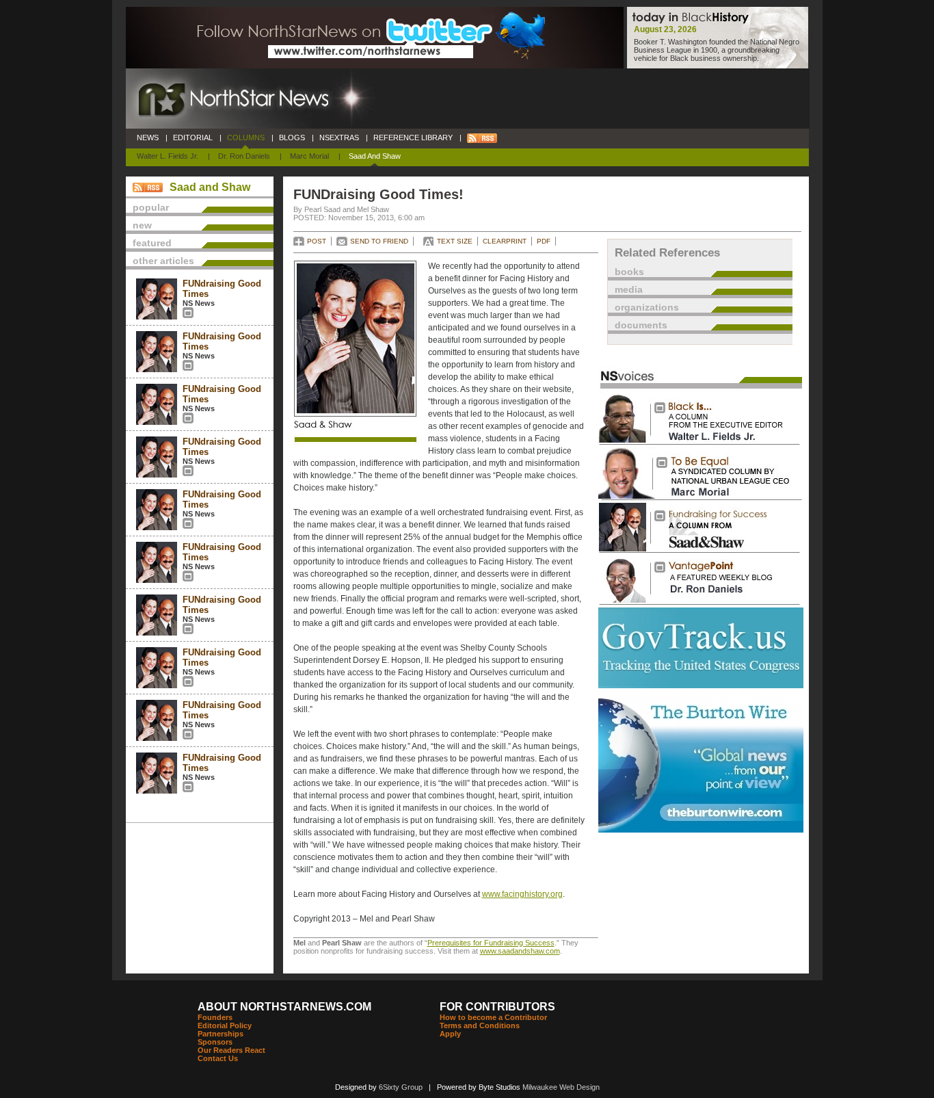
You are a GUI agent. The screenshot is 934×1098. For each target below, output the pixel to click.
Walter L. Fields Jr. (167, 156)
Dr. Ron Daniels (244, 156)
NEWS (148, 137)
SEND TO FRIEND (379, 241)
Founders (215, 1017)
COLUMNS (246, 137)
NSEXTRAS (339, 137)
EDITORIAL (193, 137)
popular (151, 207)
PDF (543, 241)
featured (152, 242)
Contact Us (218, 1058)
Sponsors (215, 1042)
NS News (199, 303)
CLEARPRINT (504, 241)
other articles (163, 260)
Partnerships (220, 1034)
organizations (647, 307)
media (629, 289)
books (629, 271)
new (142, 225)
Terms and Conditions (480, 1025)
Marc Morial (309, 156)
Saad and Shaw (375, 156)
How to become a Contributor (493, 1017)
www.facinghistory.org (522, 894)
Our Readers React (231, 1050)
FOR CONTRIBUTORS (497, 1006)
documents (641, 324)
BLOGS (292, 137)
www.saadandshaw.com (520, 951)
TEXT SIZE (454, 241)
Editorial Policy (225, 1025)
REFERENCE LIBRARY (413, 137)
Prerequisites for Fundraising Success (491, 943)
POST (316, 241)
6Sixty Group (401, 1087)
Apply (450, 1034)
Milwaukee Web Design (561, 1087)
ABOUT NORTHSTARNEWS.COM (284, 1006)
